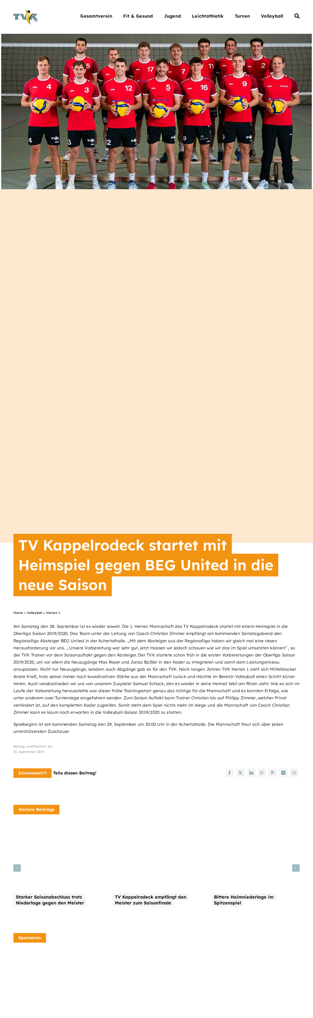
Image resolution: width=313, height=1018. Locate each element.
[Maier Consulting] (185, 953)
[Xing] (283, 772)
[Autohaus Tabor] (37, 961)
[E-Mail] (294, 772)
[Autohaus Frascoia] (259, 957)
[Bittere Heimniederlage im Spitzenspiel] (256, 826)
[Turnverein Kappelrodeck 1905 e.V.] (25, 11)
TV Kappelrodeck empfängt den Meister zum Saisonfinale (150, 900)
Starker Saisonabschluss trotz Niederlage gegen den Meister (50, 900)
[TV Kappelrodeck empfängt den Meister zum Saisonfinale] (156, 826)
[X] (240, 772)
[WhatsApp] (262, 772)
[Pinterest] (272, 772)
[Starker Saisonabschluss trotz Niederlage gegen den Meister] (57, 826)
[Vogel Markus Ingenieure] (111, 957)
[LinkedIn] (251, 772)
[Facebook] (229, 772)
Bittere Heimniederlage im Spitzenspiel (244, 900)
